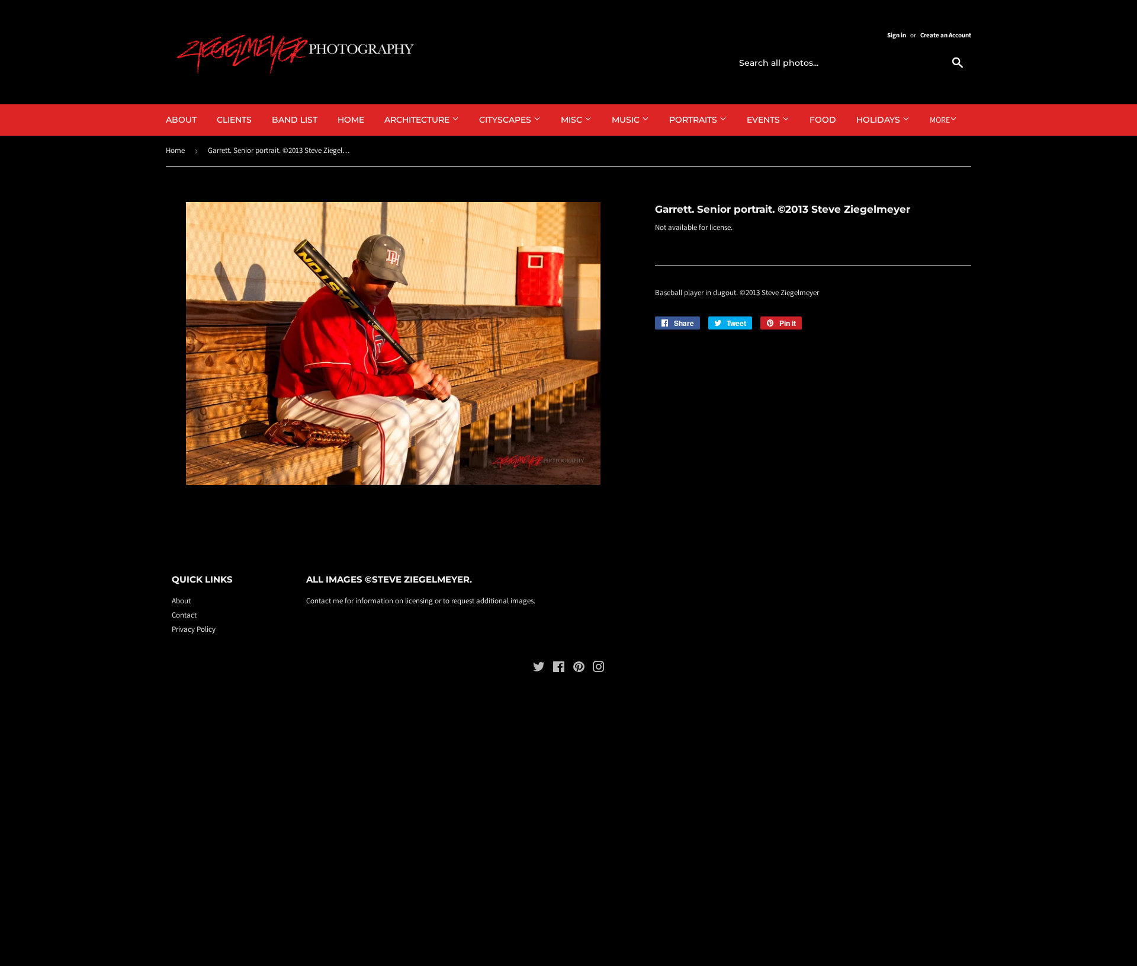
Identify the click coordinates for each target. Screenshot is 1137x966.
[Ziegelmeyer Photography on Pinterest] (579, 669)
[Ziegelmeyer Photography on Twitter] (539, 669)
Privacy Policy (194, 629)
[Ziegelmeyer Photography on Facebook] (559, 669)
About (181, 119)
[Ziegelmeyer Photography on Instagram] (599, 669)
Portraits (694, 119)
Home (351, 119)
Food (823, 119)
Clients (234, 119)
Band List (294, 119)
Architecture (418, 119)
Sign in (896, 35)
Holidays (879, 119)
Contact (184, 615)
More (940, 119)
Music (627, 119)
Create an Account (945, 35)
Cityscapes (506, 119)
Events (764, 119)
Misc (572, 119)
